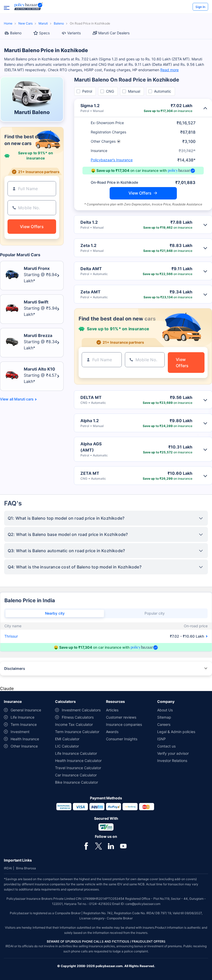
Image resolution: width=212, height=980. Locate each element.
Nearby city (55, 613)
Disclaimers (14, 668)
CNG (110, 91)
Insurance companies (124, 724)
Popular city (155, 613)
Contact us (166, 746)
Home (8, 23)
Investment (20, 731)
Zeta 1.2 (88, 245)
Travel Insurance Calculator (78, 768)
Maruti (43, 23)
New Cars (25, 23)
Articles (112, 710)
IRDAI (8, 868)
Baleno (59, 23)
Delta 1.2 (89, 222)
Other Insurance (24, 746)
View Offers (140, 193)
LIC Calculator (67, 746)
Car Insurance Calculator (76, 775)
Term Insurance (24, 724)
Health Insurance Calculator (78, 760)
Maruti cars (24, 399)
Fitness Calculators (78, 717)
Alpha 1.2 (89, 420)
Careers (163, 724)
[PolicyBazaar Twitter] (98, 845)
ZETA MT (89, 473)
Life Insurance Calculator (76, 753)
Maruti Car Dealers (114, 33)
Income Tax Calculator (74, 724)
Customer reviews (121, 717)
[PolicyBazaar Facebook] (86, 845)
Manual (134, 91)
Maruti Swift (36, 301)
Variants (74, 33)
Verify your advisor (173, 753)
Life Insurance (22, 717)
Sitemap (164, 717)
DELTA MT (91, 397)
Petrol (87, 91)
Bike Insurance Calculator (76, 782)
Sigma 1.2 (90, 105)
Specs (44, 33)
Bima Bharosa (26, 868)
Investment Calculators (81, 710)
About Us (165, 710)
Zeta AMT (90, 291)
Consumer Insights (121, 739)
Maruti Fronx (37, 268)
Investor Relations (172, 760)
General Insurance (26, 710)
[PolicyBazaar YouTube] (123, 845)
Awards (112, 731)
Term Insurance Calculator (77, 731)
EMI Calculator (67, 739)
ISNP (161, 739)
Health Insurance (25, 739)
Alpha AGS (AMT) (91, 447)
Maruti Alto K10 (39, 369)
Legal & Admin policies (176, 731)
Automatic (162, 91)
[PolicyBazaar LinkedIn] (111, 845)
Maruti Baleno (32, 112)
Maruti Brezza (38, 335)
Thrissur (11, 636)
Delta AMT (91, 268)
